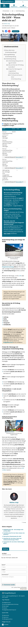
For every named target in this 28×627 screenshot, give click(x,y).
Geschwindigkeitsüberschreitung (10, 604)
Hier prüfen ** (19, 157)
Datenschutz (6, 615)
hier (17, 218)
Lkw (12, 11)
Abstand (5, 608)
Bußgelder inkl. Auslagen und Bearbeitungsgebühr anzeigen (13, 124)
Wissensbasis (6, 11)
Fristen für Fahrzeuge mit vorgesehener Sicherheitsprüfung (15, 71)
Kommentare (15, 31)
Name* (3, 565)
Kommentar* (5, 574)
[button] (3, 31)
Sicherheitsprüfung (10, 59)
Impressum (5, 617)
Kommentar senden (9, 584)
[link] (23, 6)
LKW (20, 275)
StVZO (20, 198)
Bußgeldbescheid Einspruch (9, 609)
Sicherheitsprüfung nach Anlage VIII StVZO (15, 62)
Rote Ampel (5, 606)
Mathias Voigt (7, 23)
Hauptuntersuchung (8, 267)
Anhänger (8, 204)
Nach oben (24, 589)
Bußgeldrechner (7, 602)
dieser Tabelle (7, 233)
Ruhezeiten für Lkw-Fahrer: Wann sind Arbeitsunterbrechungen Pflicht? (12, 539)
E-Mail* (3, 569)
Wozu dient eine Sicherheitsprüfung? (11, 51)
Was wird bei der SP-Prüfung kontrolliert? (15, 66)
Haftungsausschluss (7, 619)
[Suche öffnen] (23, 1)
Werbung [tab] (5, 549)
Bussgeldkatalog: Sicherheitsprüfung (10, 55)
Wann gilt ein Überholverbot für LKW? (12, 536)
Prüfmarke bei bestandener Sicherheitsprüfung (16, 77)
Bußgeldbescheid (8, 342)
